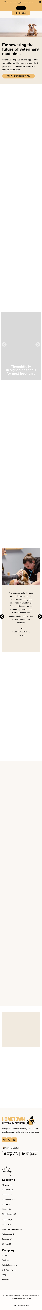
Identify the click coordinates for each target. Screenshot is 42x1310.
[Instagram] (9, 1139)
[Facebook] (4, 1139)
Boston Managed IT (23, 1305)
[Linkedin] (14, 1139)
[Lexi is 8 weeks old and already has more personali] (11, 1094)
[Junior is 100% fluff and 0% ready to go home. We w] (30, 1072)
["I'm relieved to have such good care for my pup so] (11, 1072)
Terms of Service (26, 1298)
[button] (4, 344)
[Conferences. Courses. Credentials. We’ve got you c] (30, 1094)
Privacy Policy (16, 1298)
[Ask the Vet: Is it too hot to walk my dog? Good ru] (11, 1083)
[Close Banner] (40, 2)
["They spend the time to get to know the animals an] (30, 1083)
